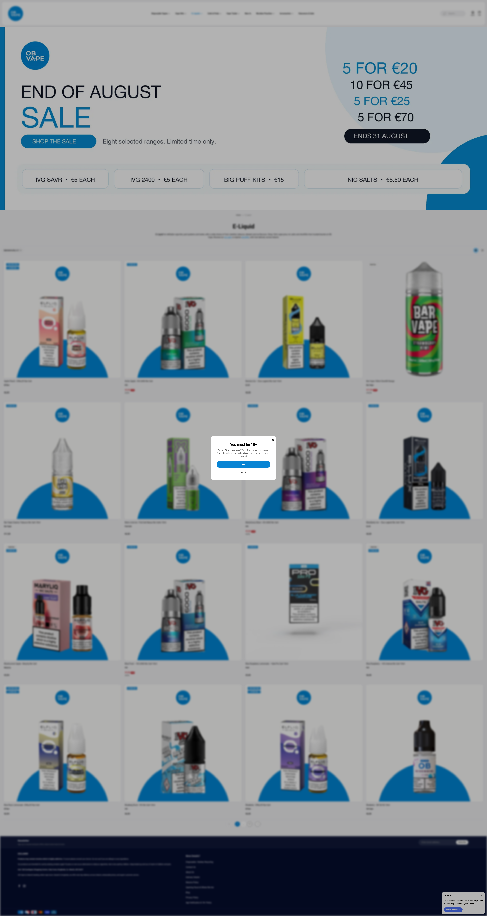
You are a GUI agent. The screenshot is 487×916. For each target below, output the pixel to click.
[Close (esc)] (272, 439)
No (242, 472)
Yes (243, 464)
